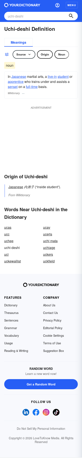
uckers (48, 254)
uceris (47, 234)
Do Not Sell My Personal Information (41, 428)
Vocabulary (11, 335)
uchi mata (50, 240)
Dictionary (10, 305)
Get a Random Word (41, 384)
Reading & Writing (16, 351)
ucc (6, 234)
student (63, 76)
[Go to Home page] (22, 5)
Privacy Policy (52, 320)
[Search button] (71, 16)
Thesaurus (11, 313)
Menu (71, 5)
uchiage (49, 247)
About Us (49, 305)
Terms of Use (52, 343)
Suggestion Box (53, 351)
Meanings (18, 42)
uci (6, 254)
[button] (57, 5)
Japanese (18, 76)
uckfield (49, 261)
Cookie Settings (53, 335)
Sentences (11, 320)
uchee (8, 240)
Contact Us (50, 313)
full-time (32, 86)
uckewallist (12, 261)
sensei (13, 86)
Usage (8, 343)
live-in (52, 76)
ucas (7, 227)
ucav (46, 227)
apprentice (16, 81)
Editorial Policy (52, 328)
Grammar (10, 328)
